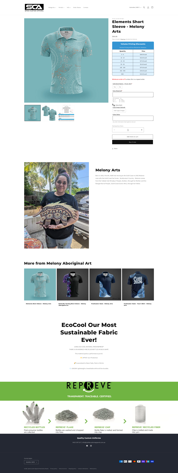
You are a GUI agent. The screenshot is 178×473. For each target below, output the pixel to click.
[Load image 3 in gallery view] (66, 113)
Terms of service (63, 468)
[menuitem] (52, 7)
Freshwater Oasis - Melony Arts (102, 303)
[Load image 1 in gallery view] (33, 113)
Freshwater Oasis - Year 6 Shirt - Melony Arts (137, 304)
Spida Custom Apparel (33, 468)
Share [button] (115, 148)
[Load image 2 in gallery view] (49, 113)
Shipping (122, 39)
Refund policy (93, 468)
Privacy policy (53, 468)
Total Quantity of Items (117, 126)
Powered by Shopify (43, 468)
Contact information (83, 468)
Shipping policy (72, 468)
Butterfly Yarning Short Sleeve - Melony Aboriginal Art (72, 304)
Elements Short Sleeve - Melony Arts (38, 303)
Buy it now (132, 142)
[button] (144, 7)
